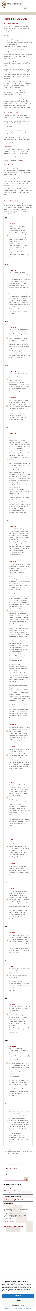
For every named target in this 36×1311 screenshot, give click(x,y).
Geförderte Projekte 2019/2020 (15, 1200)
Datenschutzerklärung (19, 1308)
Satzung (8, 1188)
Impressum (28, 1308)
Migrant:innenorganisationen (14, 1171)
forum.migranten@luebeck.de (14, 1226)
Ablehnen (18, 1300)
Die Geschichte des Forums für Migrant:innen (16, 1157)
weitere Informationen (10, 197)
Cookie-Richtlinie (9, 1308)
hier (22, 160)
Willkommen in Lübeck (12, 1168)
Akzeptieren (18, 1295)
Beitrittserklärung (11, 1190)
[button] (33, 1278)
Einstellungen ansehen (18, 1305)
